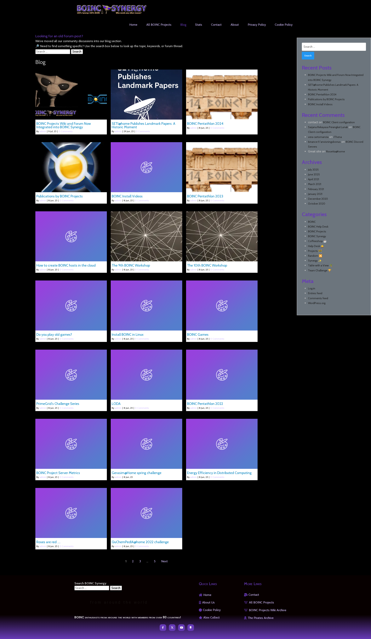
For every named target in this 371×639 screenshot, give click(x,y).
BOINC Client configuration (339, 122)
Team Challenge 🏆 (319, 270)
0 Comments (65, 131)
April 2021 (313, 179)
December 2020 (318, 199)
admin (42, 131)
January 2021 (315, 194)
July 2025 (313, 169)
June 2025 (314, 174)
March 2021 (314, 184)
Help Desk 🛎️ (316, 246)
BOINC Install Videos (320, 104)
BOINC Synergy (317, 236)
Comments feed (318, 298)
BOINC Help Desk (318, 226)
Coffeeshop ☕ (317, 241)
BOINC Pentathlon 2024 (322, 94)
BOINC (312, 221)
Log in (311, 288)
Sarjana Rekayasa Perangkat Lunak (328, 127)
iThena (338, 137)
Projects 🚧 (315, 251)
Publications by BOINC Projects (326, 99)
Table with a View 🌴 (320, 265)
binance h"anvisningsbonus (324, 142)
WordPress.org (316, 303)
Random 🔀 (315, 255)
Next (164, 561)
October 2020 (316, 203)
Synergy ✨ (315, 260)
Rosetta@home (335, 151)
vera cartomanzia (318, 137)
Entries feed (315, 293)
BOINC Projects (317, 231)
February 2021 (316, 189)
